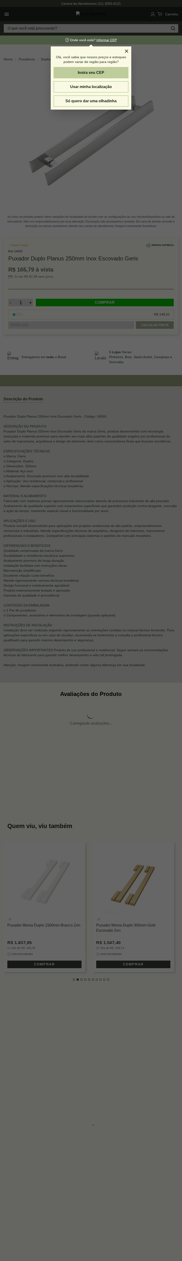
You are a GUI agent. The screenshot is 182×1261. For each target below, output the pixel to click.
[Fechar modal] (126, 51)
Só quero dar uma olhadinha (91, 101)
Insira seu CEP (91, 73)
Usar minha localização (91, 87)
